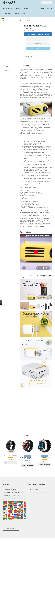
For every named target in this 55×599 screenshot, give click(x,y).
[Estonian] (11, 505)
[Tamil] (6, 517)
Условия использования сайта (38, 492)
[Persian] (4, 514)
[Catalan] (6, 503)
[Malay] (4, 512)
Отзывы (24, 13)
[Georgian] (25, 505)
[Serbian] (22, 514)
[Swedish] (25, 516)
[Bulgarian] (4, 503)
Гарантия (26, 8)
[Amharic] (9, 502)
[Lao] (11, 510)
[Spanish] (18, 516)
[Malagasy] (25, 510)
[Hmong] (22, 507)
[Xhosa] (4, 519)
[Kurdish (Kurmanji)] (6, 510)
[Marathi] (13, 512)
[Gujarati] (9, 507)
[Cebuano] (9, 503)
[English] (6, 505)
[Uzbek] (20, 517)
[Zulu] (11, 519)
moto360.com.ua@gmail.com (14, 492)
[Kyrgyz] (9, 510)
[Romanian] (13, 514)
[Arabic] (11, 502)
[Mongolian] (15, 512)
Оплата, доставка (7, 13)
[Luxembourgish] (20, 510)
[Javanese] (18, 509)
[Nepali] (20, 512)
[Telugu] (9, 517)
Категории (17, 8)
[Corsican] (18, 503)
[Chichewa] (11, 503)
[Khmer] (25, 509)
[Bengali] (22, 502)
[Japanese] (15, 509)
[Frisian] (20, 505)
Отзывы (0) (6, 70)
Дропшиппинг (33, 495)
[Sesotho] (25, 514)
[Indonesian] (9, 509)
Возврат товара (34, 489)
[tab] (10, 66)
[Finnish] (15, 505)
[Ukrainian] (1, 18)
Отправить (38, 48)
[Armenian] (13, 502)
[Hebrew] (18, 507)
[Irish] (11, 509)
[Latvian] (15, 510)
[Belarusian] (20, 502)
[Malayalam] (6, 512)
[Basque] (18, 502)
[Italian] (13, 509)
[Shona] (4, 516)
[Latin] (13, 510)
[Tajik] (4, 517)
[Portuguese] (9, 514)
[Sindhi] (6, 516)
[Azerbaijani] (15, 502)
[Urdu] (18, 517)
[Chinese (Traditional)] (15, 503)
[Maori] (11, 512)
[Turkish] (13, 517)
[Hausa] (13, 507)
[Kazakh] (22, 509)
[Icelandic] (4, 509)
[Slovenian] (13, 516)
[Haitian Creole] (11, 507)
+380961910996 (12, 489)
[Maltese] (9, 512)
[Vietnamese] (22, 517)
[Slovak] (11, 516)
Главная (6, 20)
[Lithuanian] (18, 510)
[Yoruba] (9, 519)
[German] (4, 507)
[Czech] (22, 503)
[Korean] (4, 510)
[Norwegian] (22, 512)
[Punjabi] (11, 514)
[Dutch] (4, 505)
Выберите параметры (10, 462)
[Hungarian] (25, 507)
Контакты (17, 13)
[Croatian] (20, 503)
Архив (17, 20)
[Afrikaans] (4, 502)
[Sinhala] (9, 516)
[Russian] (3, 18)
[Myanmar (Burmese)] (18, 512)
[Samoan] (18, 514)
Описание (5, 66)
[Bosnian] (25, 502)
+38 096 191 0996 (7, 8)
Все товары (12, 20)
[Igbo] (6, 509)
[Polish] (6, 514)
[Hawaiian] (15, 507)
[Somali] (15, 516)
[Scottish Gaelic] (20, 514)
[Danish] (25, 503)
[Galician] (22, 505)
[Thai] (11, 517)
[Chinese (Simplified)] (13, 503)
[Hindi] (20, 507)
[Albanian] (6, 502)
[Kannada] (20, 509)
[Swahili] (22, 516)
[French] (18, 505)
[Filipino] (13, 505)
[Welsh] (25, 517)
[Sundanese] (20, 516)
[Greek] (6, 507)
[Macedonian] (22, 510)
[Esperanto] (9, 505)
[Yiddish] (6, 519)
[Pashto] (25, 512)
